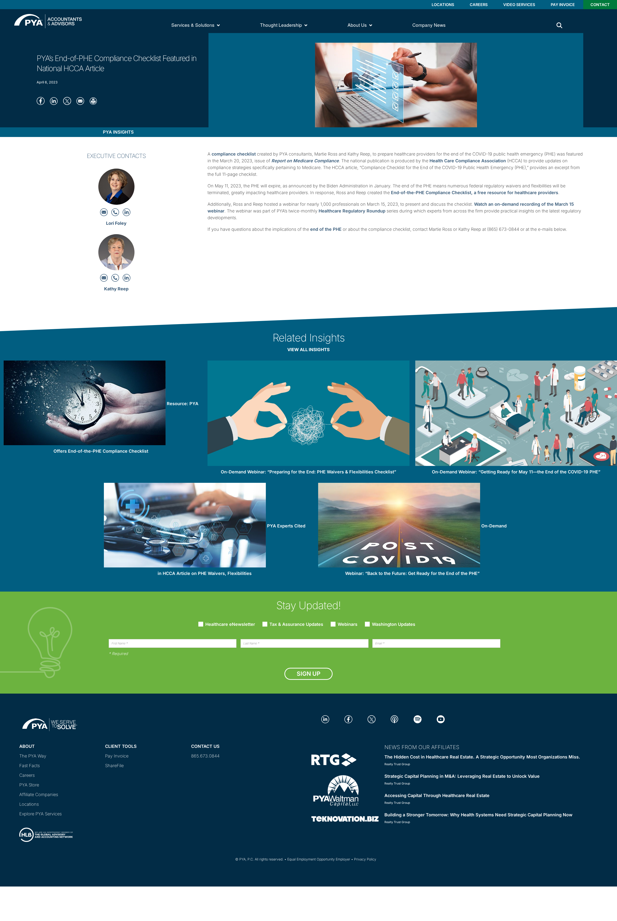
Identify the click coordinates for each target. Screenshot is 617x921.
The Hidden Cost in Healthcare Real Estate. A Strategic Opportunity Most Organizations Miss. (482, 756)
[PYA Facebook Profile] (348, 719)
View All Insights (308, 349)
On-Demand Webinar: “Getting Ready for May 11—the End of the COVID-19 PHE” (516, 471)
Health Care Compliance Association (467, 160)
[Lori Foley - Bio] (116, 188)
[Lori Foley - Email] (104, 211)
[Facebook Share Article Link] (42, 100)
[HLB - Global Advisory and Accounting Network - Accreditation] (46, 830)
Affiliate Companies (38, 794)
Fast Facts (29, 765)
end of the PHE (326, 229)
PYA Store (29, 784)
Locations (443, 4)
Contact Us (205, 746)
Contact (600, 4)
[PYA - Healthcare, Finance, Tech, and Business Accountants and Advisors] (48, 20)
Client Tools (121, 746)
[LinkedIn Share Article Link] (55, 100)
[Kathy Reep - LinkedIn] (126, 277)
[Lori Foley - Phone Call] (115, 211)
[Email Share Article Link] (81, 100)
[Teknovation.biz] (345, 818)
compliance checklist (234, 154)
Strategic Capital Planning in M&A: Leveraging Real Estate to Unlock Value (462, 776)
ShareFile (114, 765)
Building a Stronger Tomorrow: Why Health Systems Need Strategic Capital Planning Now (478, 814)
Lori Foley (116, 223)
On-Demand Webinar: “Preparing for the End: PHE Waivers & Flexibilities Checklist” (308, 471)
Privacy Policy (365, 859)
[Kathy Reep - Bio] (116, 253)
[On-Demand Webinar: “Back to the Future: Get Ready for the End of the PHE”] (399, 526)
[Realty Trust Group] (333, 759)
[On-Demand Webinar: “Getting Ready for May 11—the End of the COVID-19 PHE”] (516, 414)
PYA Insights (118, 132)
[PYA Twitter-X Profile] (372, 719)
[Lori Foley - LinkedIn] (126, 211)
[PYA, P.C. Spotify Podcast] (418, 719)
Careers (479, 4)
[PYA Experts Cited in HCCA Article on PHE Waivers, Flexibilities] (185, 526)
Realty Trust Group (397, 764)
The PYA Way (32, 755)
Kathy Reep (116, 288)
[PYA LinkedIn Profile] (325, 719)
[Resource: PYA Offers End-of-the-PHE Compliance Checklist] (85, 403)
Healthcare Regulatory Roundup (352, 210)
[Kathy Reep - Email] (104, 277)
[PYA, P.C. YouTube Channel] (441, 719)
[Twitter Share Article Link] (68, 100)
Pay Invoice (563, 4)
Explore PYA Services (40, 813)
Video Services (519, 4)
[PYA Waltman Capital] (336, 790)
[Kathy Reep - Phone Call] (115, 277)
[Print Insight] (95, 100)
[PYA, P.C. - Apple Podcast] (394, 719)
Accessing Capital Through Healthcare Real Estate (437, 795)
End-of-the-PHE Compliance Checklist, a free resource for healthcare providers (474, 192)
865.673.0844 (205, 755)
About (27, 746)
